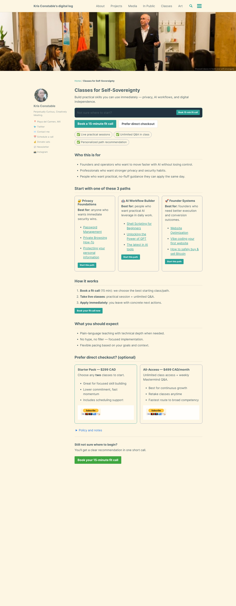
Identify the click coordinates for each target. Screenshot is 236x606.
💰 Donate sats (42, 141)
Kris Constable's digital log (53, 6)
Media (132, 6)
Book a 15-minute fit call (95, 123)
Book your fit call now (88, 310)
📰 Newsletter (41, 147)
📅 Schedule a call (43, 136)
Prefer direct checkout (138, 124)
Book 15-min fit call (188, 112)
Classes (166, 6)
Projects (116, 6)
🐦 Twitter (39, 126)
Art (180, 6)
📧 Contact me (42, 131)
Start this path (87, 265)
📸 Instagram (41, 152)
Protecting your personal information (94, 252)
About (100, 6)
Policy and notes (90, 430)
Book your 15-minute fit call (98, 460)
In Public (149, 6)
